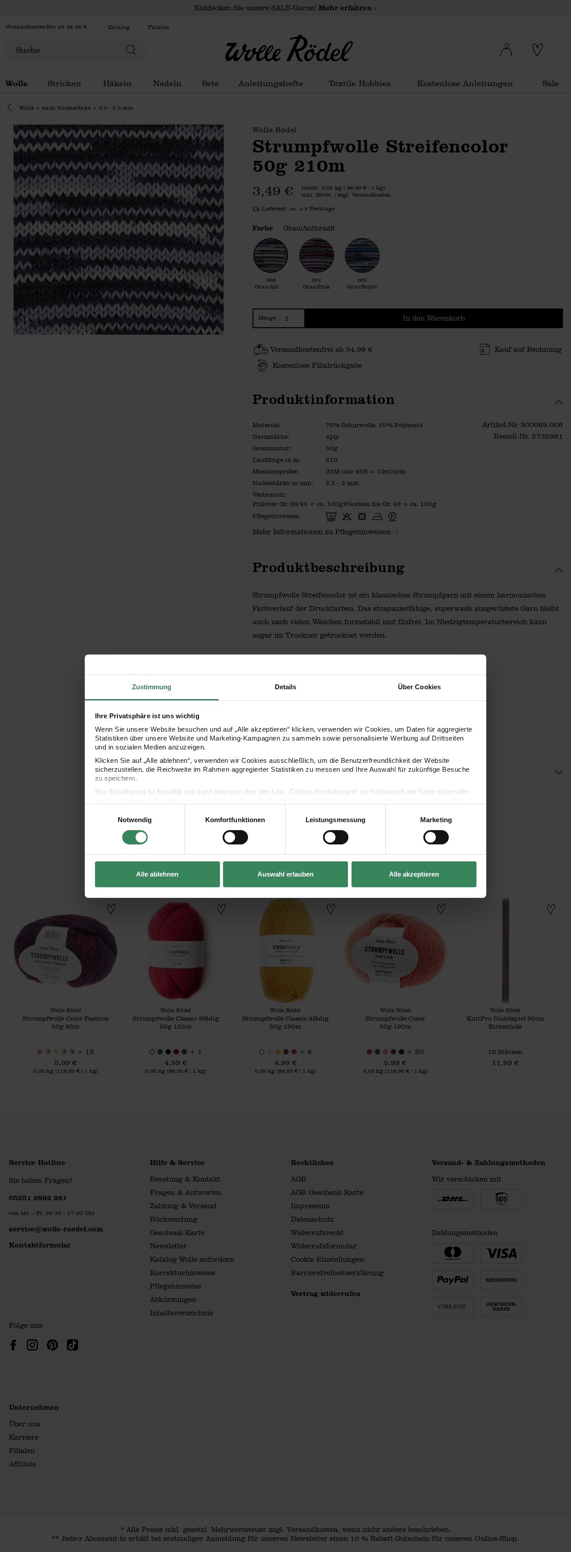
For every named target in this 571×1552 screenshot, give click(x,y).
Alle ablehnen (157, 874)
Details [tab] (286, 686)
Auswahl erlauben (285, 874)
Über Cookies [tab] (419, 686)
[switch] (235, 837)
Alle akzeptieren (414, 874)
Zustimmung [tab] (152, 686)
